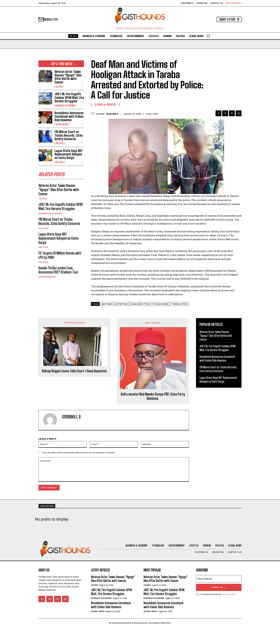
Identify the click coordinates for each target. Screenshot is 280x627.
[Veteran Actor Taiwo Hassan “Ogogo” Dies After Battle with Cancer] (45, 76)
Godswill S (112, 114)
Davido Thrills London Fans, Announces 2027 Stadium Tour (58, 270)
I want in (217, 587)
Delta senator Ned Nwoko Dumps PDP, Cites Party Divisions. (153, 396)
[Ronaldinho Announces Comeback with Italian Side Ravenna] (45, 117)
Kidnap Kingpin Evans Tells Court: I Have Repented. (74, 371)
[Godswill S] (93, 114)
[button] (208, 35)
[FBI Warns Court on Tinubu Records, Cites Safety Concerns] (45, 136)
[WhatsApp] (239, 113)
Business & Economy (65, 105)
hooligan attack (141, 304)
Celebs (59, 86)
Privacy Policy (228, 594)
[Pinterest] (232, 113)
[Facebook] (218, 113)
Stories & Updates (105, 104)
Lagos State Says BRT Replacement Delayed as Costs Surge (69, 154)
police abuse (161, 304)
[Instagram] (49, 599)
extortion (121, 304)
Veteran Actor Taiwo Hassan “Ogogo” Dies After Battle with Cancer (68, 77)
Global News (62, 124)
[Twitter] (225, 113)
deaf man (107, 304)
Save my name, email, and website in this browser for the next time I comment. (78, 452)
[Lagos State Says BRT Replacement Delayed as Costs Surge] (45, 155)
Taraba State (179, 304)
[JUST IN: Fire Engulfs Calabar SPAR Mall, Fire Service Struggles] (45, 98)
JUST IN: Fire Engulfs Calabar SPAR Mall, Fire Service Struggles (69, 97)
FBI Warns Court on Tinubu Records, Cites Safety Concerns (69, 135)
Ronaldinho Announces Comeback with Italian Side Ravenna (69, 116)
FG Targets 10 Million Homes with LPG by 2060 (59, 255)
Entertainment (47, 277)
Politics (59, 143)
